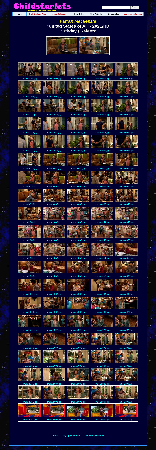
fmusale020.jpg (126, 132)
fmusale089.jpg (102, 384)
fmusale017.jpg (54, 132)
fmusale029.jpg (102, 168)
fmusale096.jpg (30, 419)
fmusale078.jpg (78, 348)
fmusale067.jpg (54, 312)
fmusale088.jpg (78, 384)
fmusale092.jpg (54, 402)
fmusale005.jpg (126, 78)
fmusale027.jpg (54, 168)
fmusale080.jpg (126, 348)
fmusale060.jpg (126, 276)
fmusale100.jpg (126, 419)
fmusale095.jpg (126, 402)
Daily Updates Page (70, 435)
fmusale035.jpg (126, 186)
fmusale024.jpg (102, 150)
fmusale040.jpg (126, 204)
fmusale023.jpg (78, 150)
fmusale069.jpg (102, 312)
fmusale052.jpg (54, 258)
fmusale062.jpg (54, 294)
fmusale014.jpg (102, 114)
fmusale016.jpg (30, 132)
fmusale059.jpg (102, 276)
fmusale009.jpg (102, 96)
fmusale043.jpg (78, 222)
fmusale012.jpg (54, 114)
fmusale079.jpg (102, 348)
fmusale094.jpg (102, 402)
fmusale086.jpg (30, 384)
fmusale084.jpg (102, 366)
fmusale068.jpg (78, 312)
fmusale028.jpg (78, 168)
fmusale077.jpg (54, 348)
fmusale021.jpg (30, 150)
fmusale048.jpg (78, 240)
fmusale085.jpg (126, 366)
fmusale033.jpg (78, 186)
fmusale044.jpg (102, 222)
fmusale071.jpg (30, 330)
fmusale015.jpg (126, 114)
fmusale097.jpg (54, 419)
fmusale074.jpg (102, 330)
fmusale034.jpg (102, 186)
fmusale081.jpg (30, 366)
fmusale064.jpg (102, 294)
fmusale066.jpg (30, 312)
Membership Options (94, 435)
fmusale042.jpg (54, 222)
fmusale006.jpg (30, 96)
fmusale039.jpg (102, 204)
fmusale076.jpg (30, 348)
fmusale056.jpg (30, 276)
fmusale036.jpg (30, 204)
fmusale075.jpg (126, 330)
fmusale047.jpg (54, 240)
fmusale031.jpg (30, 186)
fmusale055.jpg (126, 258)
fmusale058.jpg (78, 276)
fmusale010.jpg (126, 96)
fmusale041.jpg (30, 222)
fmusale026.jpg (30, 168)
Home (55, 435)
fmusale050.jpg (126, 240)
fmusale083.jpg (78, 366)
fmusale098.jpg (78, 419)
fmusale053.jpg (78, 258)
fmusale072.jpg (54, 330)
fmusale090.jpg (126, 384)
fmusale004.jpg (102, 78)
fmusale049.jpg (102, 240)
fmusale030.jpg (126, 168)
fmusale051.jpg (30, 258)
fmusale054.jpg (102, 258)
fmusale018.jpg (78, 132)
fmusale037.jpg (54, 204)
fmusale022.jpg (54, 150)
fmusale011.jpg (30, 114)
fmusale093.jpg (78, 402)
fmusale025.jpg (126, 150)
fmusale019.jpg (102, 132)
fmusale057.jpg (54, 276)
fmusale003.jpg (78, 78)
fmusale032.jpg (54, 186)
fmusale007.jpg (54, 96)
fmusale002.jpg (54, 78)
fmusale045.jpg (126, 222)
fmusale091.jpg (30, 402)
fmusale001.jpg (30, 78)
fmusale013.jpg (78, 114)
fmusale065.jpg (126, 294)
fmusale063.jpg (78, 294)
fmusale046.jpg (30, 240)
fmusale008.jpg (78, 96)
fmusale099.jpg (102, 419)
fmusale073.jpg (78, 330)
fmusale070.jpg (126, 312)
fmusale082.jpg (54, 366)
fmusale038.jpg (78, 204)
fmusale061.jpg (30, 294)
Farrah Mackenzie (78, 21)
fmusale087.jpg (54, 384)
